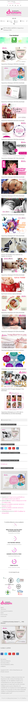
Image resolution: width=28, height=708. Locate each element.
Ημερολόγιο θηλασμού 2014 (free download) (12, 331)
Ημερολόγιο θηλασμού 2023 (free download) (12, 120)
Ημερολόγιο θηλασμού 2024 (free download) (12, 101)
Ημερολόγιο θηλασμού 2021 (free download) (12, 158)
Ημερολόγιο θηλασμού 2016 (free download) (12, 275)
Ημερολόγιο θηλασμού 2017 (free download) (12, 235)
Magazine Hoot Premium (12, 698)
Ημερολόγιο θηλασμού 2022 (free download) (12, 139)
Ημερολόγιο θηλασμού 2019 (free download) (12, 196)
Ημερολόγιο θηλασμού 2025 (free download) (12, 83)
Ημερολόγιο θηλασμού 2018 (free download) (12, 214)
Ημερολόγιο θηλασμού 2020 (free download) (12, 177)
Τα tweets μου (4, 464)
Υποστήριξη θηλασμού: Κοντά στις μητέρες (12, 350)
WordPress (24, 698)
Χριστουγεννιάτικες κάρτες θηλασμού (11, 293)
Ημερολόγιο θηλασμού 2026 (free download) (12, 64)
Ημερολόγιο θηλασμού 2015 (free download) (12, 312)
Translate (18, 3)
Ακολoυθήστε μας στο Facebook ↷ (10, 452)
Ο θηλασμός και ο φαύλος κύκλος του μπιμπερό (13, 369)
